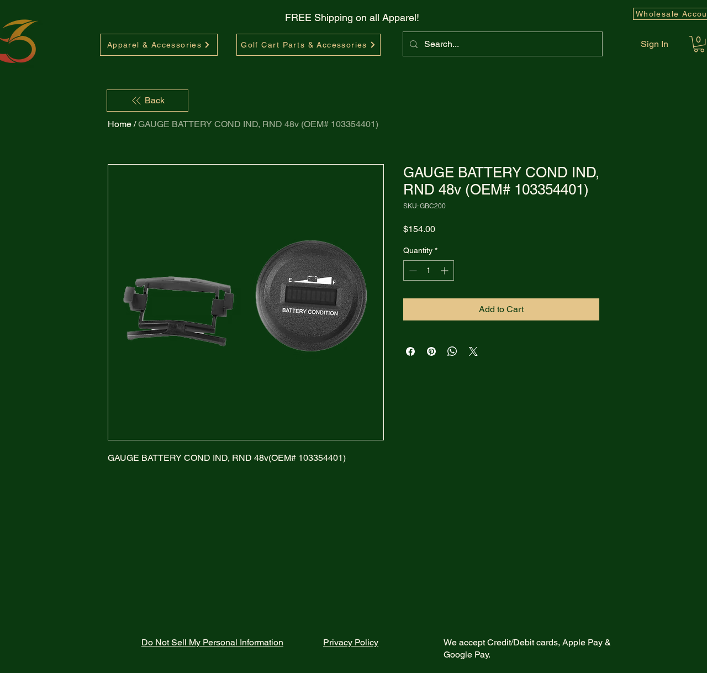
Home (119, 124)
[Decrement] (412, 270)
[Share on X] (473, 351)
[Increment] (445, 270)
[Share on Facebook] (410, 351)
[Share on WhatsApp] (452, 351)
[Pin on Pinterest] (431, 351)
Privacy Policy (350, 642)
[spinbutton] (429, 270)
